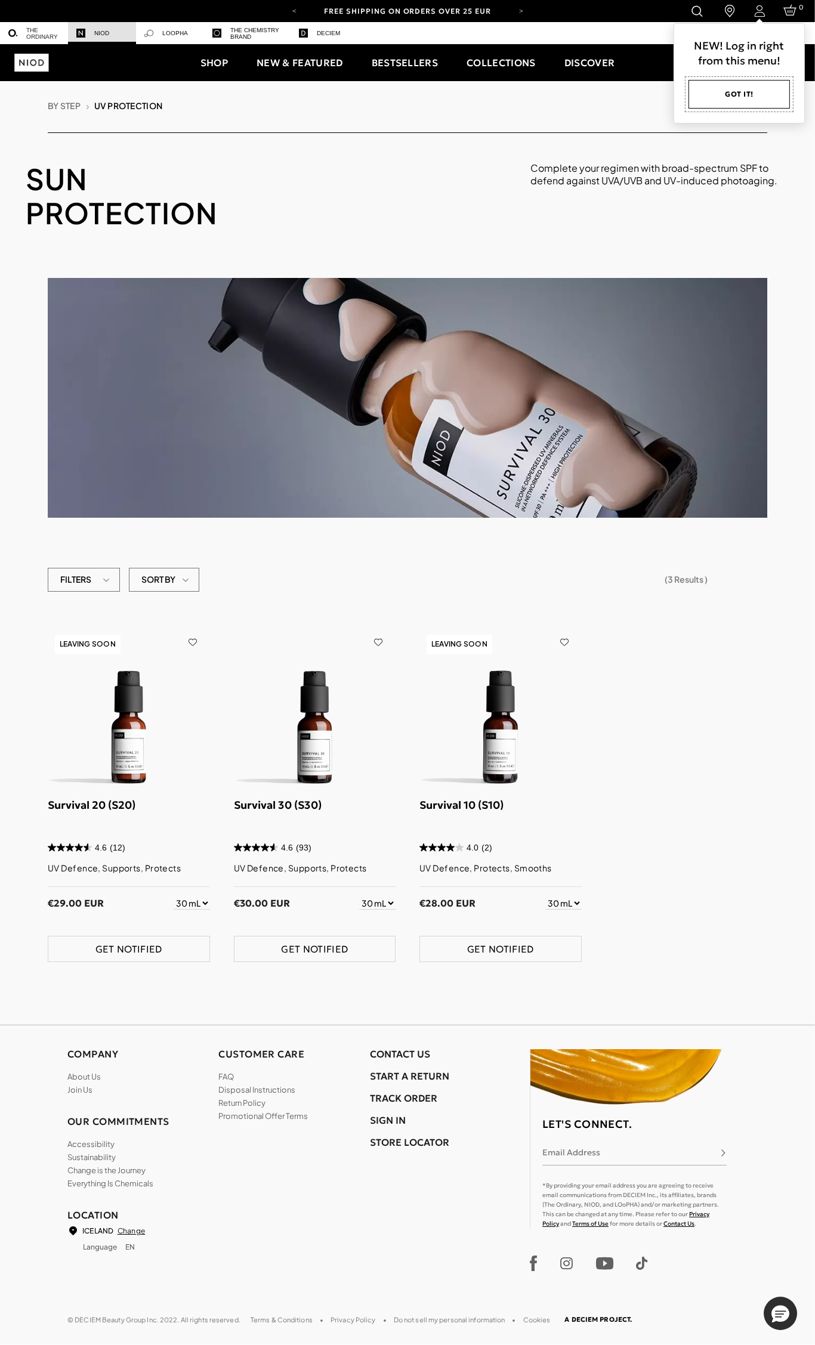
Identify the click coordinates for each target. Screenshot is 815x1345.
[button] (214, 62)
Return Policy (242, 1103)
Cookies (537, 1320)
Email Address (571, 1152)
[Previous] (294, 10)
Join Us (79, 1089)
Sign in (388, 1120)
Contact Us (678, 1223)
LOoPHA (175, 33)
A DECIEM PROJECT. (598, 1319)
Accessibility (91, 1144)
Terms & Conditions (282, 1320)
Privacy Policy (353, 1320)
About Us (84, 1076)
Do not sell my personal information (449, 1320)
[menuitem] (34, 33)
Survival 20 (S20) (91, 805)
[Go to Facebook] (534, 1263)
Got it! (739, 93)
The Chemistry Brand (254, 33)
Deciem (328, 33)
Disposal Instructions (256, 1089)
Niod (101, 33)
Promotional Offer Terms (263, 1116)
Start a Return (409, 1076)
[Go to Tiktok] (641, 1263)
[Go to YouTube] (604, 1263)
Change (131, 1230)
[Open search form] (697, 11)
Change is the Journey (106, 1170)
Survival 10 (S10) (461, 805)
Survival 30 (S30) (278, 805)
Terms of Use (590, 1223)
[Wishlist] (192, 634)
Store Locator (409, 1142)
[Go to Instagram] (566, 1263)
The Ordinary (42, 33)
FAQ (226, 1076)
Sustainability (91, 1157)
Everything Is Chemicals (110, 1183)
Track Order (403, 1098)
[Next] (521, 10)
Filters (75, 579)
